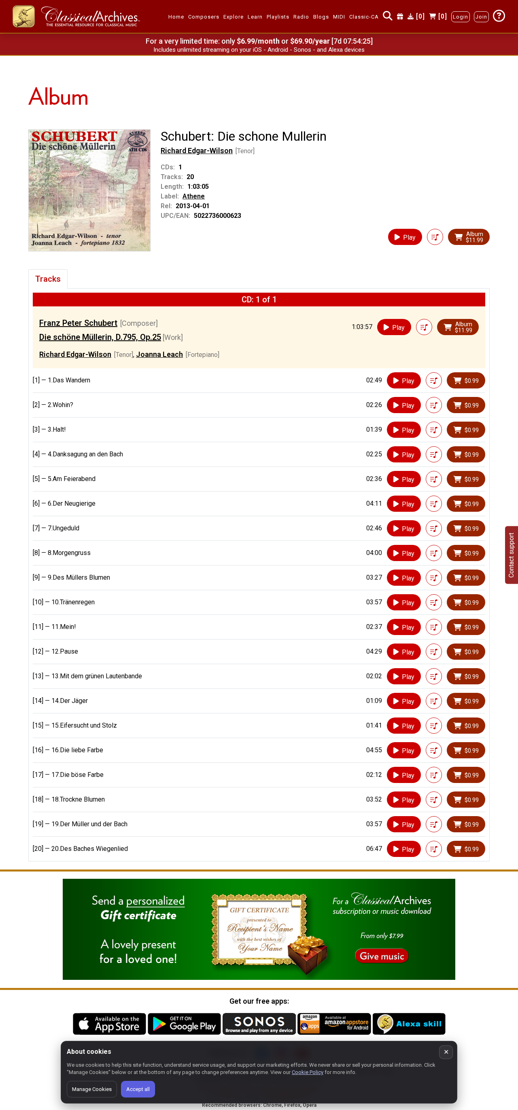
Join (481, 17)
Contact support (511, 555)
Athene (194, 196)
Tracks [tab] (48, 279)
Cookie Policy (307, 1072)
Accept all (138, 1089)
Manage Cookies (92, 1089)
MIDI (339, 17)
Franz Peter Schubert (78, 323)
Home (176, 17)
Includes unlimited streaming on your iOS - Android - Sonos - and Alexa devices (259, 49)
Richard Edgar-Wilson (197, 150)
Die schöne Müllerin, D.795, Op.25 (100, 337)
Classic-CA (364, 17)
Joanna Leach (159, 354)
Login (460, 17)
